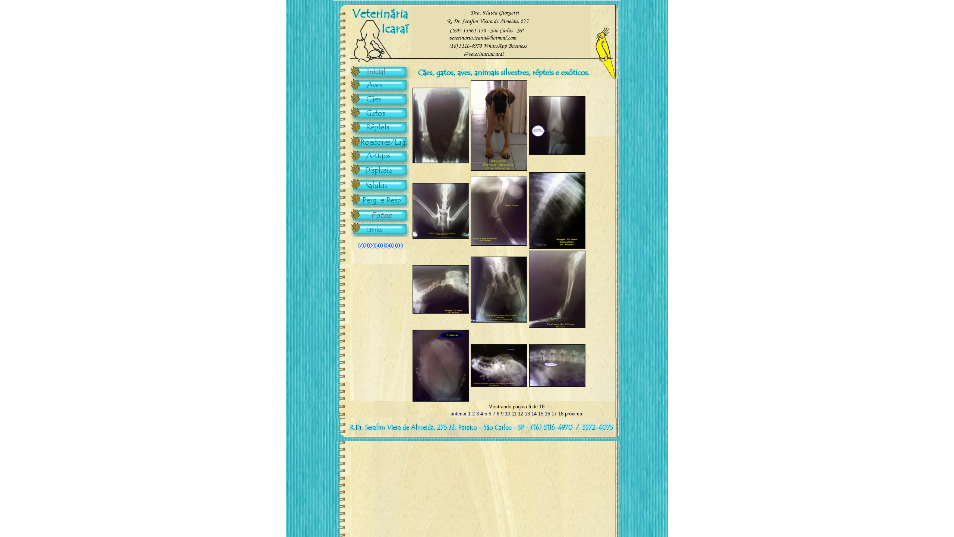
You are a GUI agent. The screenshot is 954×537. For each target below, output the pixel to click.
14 (534, 414)
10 (507, 414)
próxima (573, 414)
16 (547, 414)
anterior (459, 414)
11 (514, 414)
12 (520, 414)
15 (540, 414)
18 (560, 414)
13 (527, 414)
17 (554, 414)
